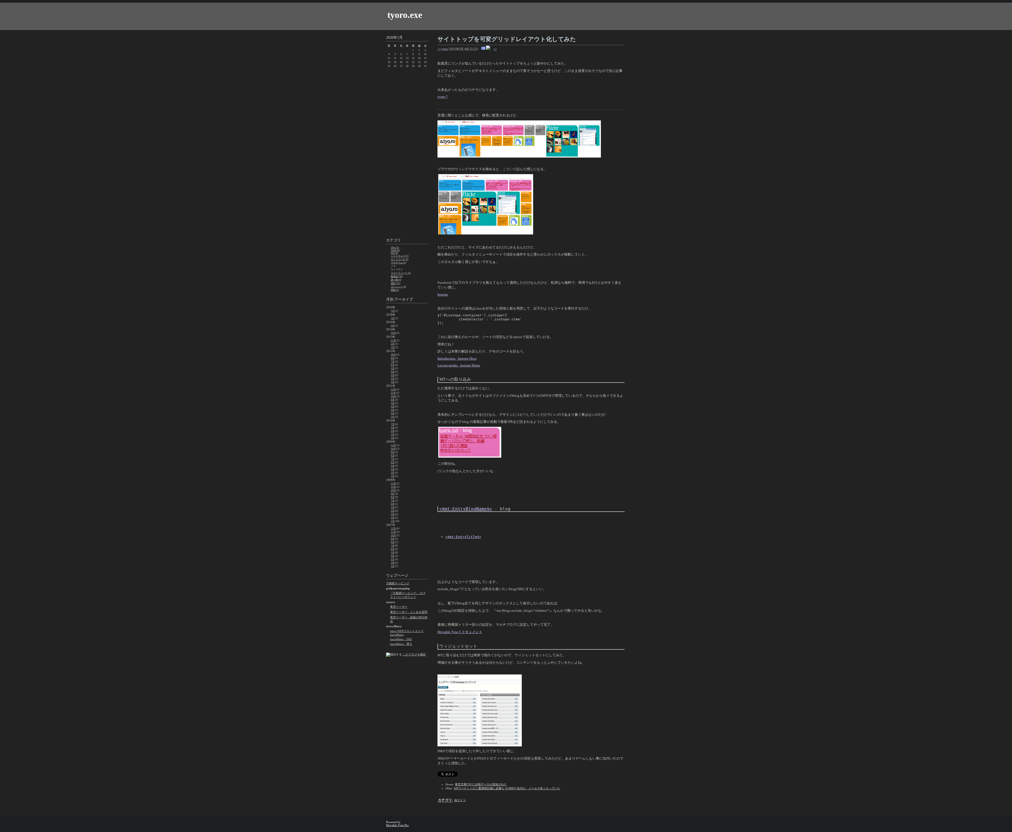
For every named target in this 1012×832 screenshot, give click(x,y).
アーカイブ (404, 299)
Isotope (442, 294)
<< (439, 48)
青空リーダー (398, 606)
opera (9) (395, 250)
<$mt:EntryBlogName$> (465, 508)
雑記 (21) (395, 283)
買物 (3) (395, 290)
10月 (393, 333)
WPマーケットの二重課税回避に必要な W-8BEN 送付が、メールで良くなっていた (507, 788)
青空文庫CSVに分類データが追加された (481, 784)
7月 (393, 311)
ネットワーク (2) (399, 259)
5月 (393, 368)
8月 (393, 455)
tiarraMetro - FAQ (401, 639)
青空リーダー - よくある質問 (408, 612)
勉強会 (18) (397, 276)
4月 (393, 371)
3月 (393, 325)
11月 (393, 340)
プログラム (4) (398, 262)
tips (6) (394, 253)
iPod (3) (395, 247)
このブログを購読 (414, 654)
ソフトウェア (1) (399, 256)
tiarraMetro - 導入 (401, 643)
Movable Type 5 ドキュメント (459, 632)
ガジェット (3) (398, 286)
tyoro (444, 48)
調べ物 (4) (396, 279)
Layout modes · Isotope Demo (458, 365)
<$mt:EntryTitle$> (463, 537)
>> (495, 48)
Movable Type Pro (397, 825)
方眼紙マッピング (397, 583)
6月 (393, 365)
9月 (393, 358)
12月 (393, 389)
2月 (393, 343)
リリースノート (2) (401, 273)
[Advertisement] (407, 154)
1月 (393, 318)
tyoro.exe (404, 15)
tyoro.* (442, 97)
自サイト (460, 800)
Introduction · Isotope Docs (456, 358)
